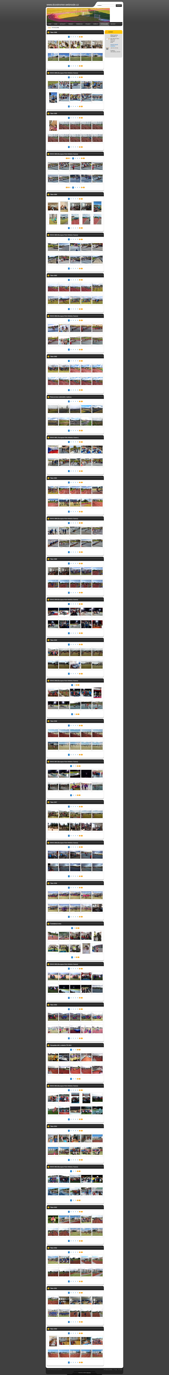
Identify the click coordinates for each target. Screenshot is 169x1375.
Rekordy (113, 24)
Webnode (89, 1372)
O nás (55, 24)
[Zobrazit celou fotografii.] (53, 48)
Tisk (121, 1369)
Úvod (49, 24)
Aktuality (62, 24)
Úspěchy (95, 24)
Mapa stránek (108, 1369)
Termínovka (79, 24)
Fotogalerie (104, 24)
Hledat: (100, 5)
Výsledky (87, 24)
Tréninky (70, 24)
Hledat (119, 5)
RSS (116, 1369)
